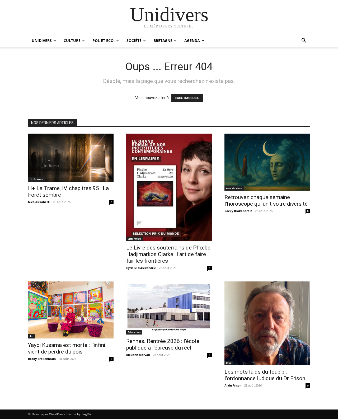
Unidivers (42, 40)
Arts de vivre (234, 188)
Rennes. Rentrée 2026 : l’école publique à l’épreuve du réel (162, 344)
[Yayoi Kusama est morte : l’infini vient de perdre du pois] (71, 309)
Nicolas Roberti (39, 202)
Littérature (36, 179)
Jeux (229, 363)
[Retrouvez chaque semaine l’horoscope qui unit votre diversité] (267, 162)
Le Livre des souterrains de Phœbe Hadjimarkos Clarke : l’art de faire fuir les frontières (168, 254)
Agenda (192, 40)
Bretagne (162, 40)
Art (32, 336)
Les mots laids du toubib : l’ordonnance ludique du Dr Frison (264, 375)
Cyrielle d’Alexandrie (141, 268)
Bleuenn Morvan (138, 355)
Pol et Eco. (103, 40)
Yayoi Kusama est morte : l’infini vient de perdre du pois (66, 348)
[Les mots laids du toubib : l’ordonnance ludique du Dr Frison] (267, 323)
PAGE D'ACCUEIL (187, 98)
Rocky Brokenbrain (238, 211)
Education (134, 332)
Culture (72, 40)
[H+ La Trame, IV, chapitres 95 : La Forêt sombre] (71, 158)
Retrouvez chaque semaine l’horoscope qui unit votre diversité (266, 200)
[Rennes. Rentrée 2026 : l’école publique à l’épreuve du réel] (169, 308)
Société (134, 40)
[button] (303, 41)
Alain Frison (232, 385)
